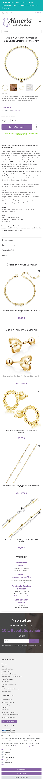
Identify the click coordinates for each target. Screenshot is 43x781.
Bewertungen (7, 240)
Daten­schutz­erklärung (9, 684)
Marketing (8, 755)
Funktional (8, 762)
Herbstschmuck (6, 671)
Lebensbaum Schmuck (9, 674)
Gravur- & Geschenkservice (10, 715)
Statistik (7, 752)
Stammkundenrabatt (8, 717)
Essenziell (8, 750)
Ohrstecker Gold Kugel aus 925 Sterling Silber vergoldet (21, 376)
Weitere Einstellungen (9, 765)
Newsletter (5, 707)
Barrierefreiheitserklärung (10, 689)
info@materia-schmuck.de (21, 596)
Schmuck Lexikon (7, 669)
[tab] (22, 240)
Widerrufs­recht (6, 691)
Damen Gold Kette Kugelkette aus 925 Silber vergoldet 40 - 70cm (21, 486)
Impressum (5, 681)
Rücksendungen (7, 705)
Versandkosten (16, 110)
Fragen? (5, 255)
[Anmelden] (3, 13)
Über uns (4, 664)
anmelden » (34, 641)
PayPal (7, 760)
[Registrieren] (7, 13)
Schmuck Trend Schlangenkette (12, 676)
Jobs (3, 666)
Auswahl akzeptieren (21, 777)
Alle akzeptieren (21, 769)
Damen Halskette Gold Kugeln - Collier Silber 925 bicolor (21, 540)
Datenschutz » (21, 645)
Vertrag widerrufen (9, 721)
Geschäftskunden (7, 679)
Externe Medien (10, 757)
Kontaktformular (7, 700)
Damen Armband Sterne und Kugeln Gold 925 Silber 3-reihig (21, 311)
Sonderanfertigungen (9, 712)
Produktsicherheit (9, 245)
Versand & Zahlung (10, 250)
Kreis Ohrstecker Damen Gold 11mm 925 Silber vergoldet (21, 431)
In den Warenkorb (17, 127)
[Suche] (39, 32)
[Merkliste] (10, 13)
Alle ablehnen (21, 773)
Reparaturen (6, 710)
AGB (3, 686)
